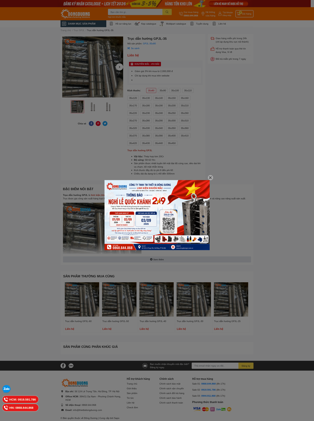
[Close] (210, 177)
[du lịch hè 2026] (157, 215)
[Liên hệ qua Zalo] (6, 389)
